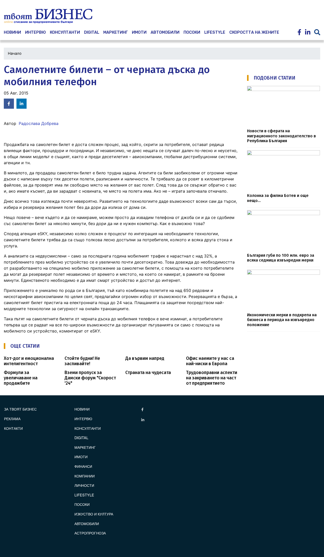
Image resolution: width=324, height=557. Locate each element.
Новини (82, 409)
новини (12, 32)
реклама (12, 418)
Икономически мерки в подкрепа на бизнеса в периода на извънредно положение (282, 319)
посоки (192, 32)
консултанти (65, 32)
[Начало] (48, 16)
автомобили (165, 32)
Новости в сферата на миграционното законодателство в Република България (281, 135)
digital (81, 437)
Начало (15, 53)
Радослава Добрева (38, 123)
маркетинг (115, 32)
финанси (83, 466)
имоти (139, 32)
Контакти (13, 428)
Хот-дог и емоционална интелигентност (29, 361)
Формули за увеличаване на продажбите (20, 378)
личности (84, 485)
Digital (91, 32)
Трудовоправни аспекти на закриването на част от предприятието (211, 378)
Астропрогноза (90, 532)
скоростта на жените (254, 32)
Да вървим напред (144, 358)
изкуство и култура (93, 513)
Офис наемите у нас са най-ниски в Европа (210, 361)
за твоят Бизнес (20, 409)
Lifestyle (214, 32)
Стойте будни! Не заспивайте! (82, 361)
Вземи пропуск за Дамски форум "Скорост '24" (90, 378)
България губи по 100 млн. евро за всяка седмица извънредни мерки (280, 258)
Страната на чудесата (148, 372)
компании (84, 475)
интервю (35, 32)
